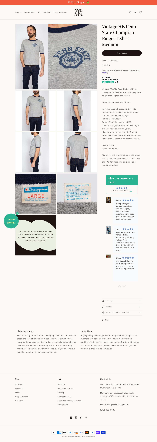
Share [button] (107, 320)
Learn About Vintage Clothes (69, 401)
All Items (18, 384)
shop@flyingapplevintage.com (114, 405)
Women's (18, 389)
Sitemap (61, 393)
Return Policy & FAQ (66, 389)
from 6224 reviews (121, 190)
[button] (18, 12)
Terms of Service (64, 397)
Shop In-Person (21, 397)
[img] (122, 188)
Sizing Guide (63, 405)
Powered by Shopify (89, 437)
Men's (17, 393)
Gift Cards (19, 401)
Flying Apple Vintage (74, 437)
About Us (61, 384)
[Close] (17, 213)
